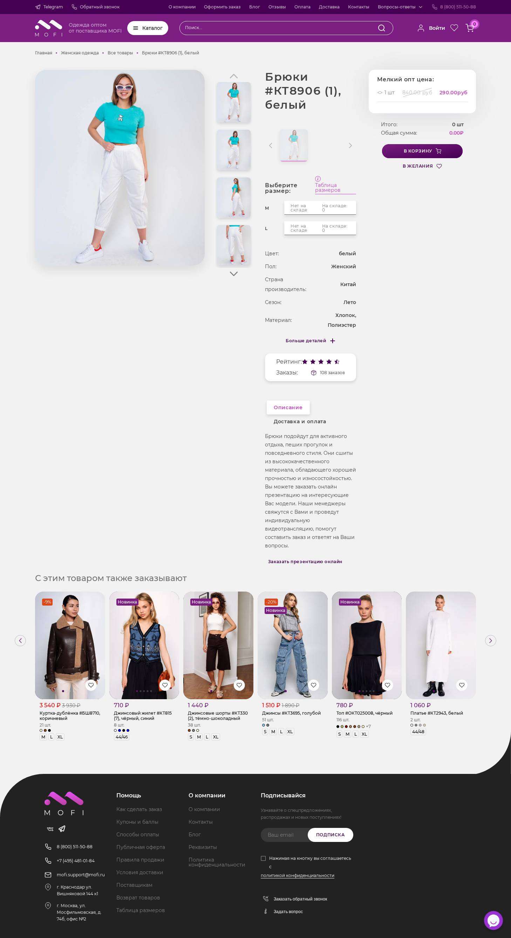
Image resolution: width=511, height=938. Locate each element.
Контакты (358, 6)
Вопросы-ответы (397, 6)
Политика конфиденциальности (217, 862)
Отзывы (277, 6)
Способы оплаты (137, 834)
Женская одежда (80, 52)
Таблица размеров (328, 188)
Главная (43, 52)
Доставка (329, 6)
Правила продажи (140, 860)
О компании (182, 6)
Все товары (120, 52)
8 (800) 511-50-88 (458, 6)
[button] (233, 274)
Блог (254, 6)
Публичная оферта (140, 847)
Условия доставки (139, 872)
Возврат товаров (138, 898)
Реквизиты (203, 847)
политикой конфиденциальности (297, 875)
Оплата (302, 6)
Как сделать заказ (139, 809)
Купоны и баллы (137, 822)
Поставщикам (134, 885)
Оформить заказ (222, 6)
